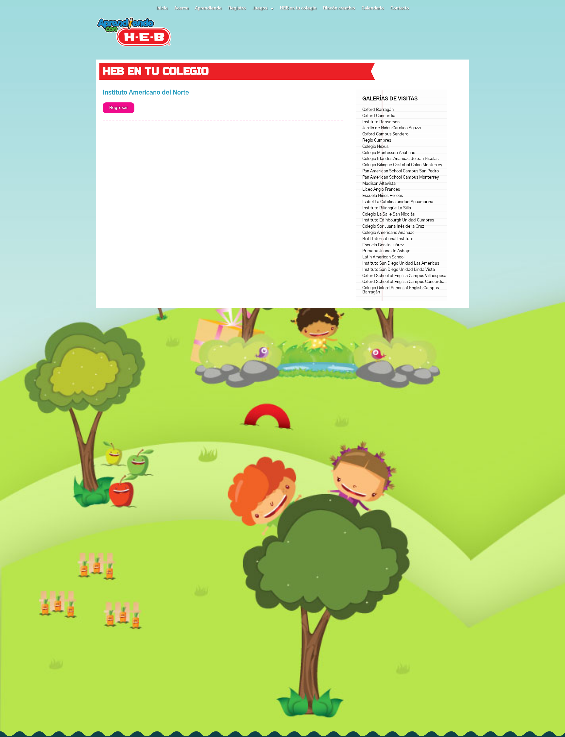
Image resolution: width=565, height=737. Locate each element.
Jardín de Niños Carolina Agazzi (391, 128)
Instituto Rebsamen (381, 122)
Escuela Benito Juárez (383, 245)
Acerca (181, 8)
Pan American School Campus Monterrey (400, 177)
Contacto (399, 8)
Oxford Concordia (378, 116)
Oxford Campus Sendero (385, 134)
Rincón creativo (339, 8)
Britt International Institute (387, 239)
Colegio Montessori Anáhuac (388, 153)
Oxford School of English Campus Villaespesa (404, 276)
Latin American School (383, 257)
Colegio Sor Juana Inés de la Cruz (393, 226)
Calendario (373, 8)
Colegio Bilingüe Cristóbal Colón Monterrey (402, 165)
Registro (237, 8)
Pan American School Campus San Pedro (400, 171)
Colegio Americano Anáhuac (388, 233)
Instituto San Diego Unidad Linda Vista (398, 270)
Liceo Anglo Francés (381, 189)
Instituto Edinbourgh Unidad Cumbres (398, 220)
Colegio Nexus (375, 147)
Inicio (162, 8)
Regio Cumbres (376, 140)
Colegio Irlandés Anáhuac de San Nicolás (400, 159)
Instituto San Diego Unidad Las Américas (400, 263)
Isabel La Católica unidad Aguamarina (397, 202)
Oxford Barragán (378, 110)
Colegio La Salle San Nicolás (388, 214)
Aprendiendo (208, 8)
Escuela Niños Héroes (382, 196)
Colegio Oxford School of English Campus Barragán (400, 290)
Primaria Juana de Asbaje (386, 251)
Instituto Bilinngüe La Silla (386, 208)
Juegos (259, 8)
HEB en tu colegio (298, 8)
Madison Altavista (379, 184)
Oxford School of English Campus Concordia (403, 282)
